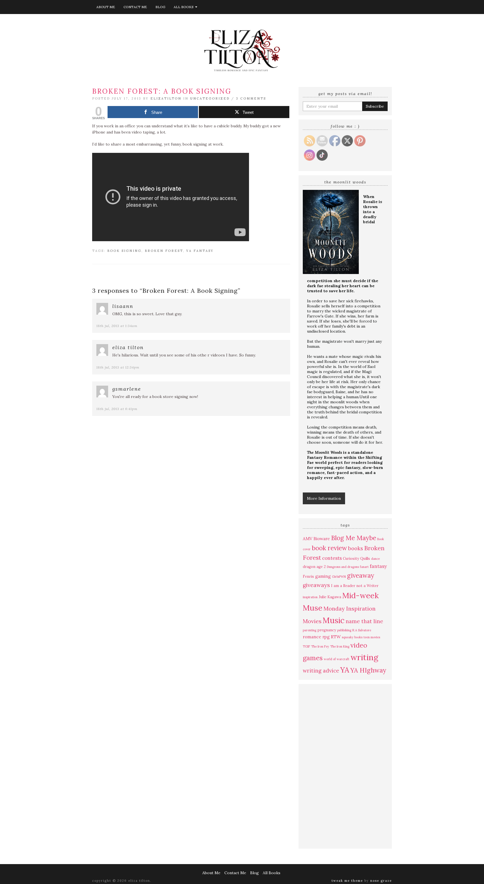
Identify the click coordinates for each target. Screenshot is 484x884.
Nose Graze (381, 881)
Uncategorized (210, 98)
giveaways (316, 584)
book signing (124, 251)
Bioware (321, 538)
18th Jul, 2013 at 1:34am (117, 326)
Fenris (308, 576)
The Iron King (339, 646)
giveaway (360, 575)
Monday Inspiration (350, 608)
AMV (307, 538)
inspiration (310, 597)
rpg (326, 636)
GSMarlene (126, 389)
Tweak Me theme (347, 881)
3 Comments (251, 98)
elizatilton (166, 98)
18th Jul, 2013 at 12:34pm (117, 367)
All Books (184, 7)
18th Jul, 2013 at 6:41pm (117, 409)
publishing (344, 630)
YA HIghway (368, 670)
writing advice (321, 670)
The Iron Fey (320, 646)
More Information (324, 498)
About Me (105, 7)
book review (329, 548)
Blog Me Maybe (353, 538)
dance (375, 559)
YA (344, 669)
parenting (309, 630)
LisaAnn (122, 306)
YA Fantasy (200, 251)
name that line (364, 621)
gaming (323, 576)
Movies (312, 621)
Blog (160, 7)
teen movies (372, 637)
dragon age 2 (314, 566)
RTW (336, 636)
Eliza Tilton (128, 347)
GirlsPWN (339, 577)
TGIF (306, 646)
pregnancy (326, 630)
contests (332, 558)
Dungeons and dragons (343, 567)
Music (334, 620)
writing (364, 657)
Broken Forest (164, 251)
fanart (364, 567)
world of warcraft (336, 659)
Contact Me (135, 7)
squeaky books (352, 637)
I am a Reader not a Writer (354, 585)
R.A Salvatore (361, 630)
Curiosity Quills (356, 558)
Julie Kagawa (330, 597)
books (355, 548)
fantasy (378, 566)
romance (312, 636)
